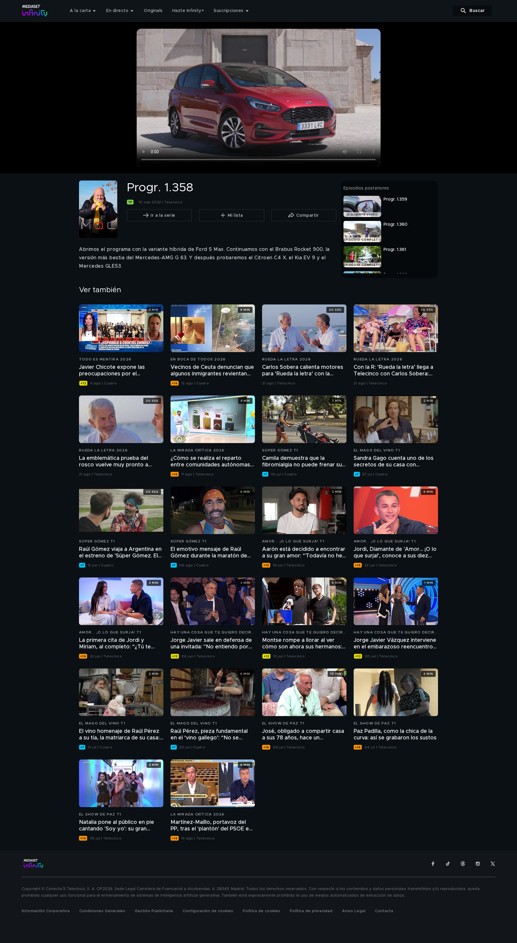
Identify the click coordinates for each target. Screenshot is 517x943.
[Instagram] (477, 863)
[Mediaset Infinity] (35, 10)
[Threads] (463, 863)
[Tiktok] (448, 863)
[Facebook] (433, 863)
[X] (492, 863)
